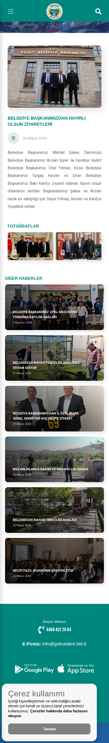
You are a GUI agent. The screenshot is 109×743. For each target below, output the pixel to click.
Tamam (49, 729)
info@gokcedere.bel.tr (54, 643)
